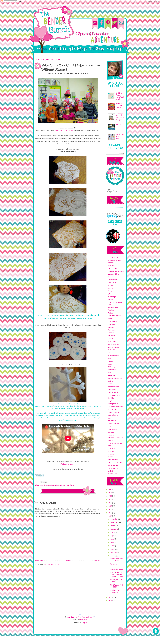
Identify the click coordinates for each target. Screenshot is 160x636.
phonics (110, 441)
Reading (111, 310)
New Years (111, 330)
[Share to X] (44, 482)
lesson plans (112, 341)
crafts (41, 485)
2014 (110, 516)
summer (111, 285)
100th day (111, 367)
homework (111, 435)
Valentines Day (113, 307)
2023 (110, 489)
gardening (111, 375)
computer (111, 432)
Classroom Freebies (114, 316)
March (113, 549)
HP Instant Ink (113, 468)
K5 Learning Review (116, 569)
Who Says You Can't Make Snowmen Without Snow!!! (116, 574)
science (52, 485)
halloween (111, 336)
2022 (110, 493)
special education (114, 258)
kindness (111, 454)
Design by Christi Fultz (73, 617)
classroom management (116, 271)
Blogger (84, 623)
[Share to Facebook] (46, 482)
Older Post (97, 560)
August (113, 532)
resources (111, 350)
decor (110, 418)
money (110, 457)
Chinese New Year (114, 424)
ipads (110, 364)
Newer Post (39, 560)
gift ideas (111, 294)
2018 (110, 503)
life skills (111, 398)
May (112, 542)
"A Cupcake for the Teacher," (64, 131)
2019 (110, 499)
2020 (110, 496)
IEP (109, 353)
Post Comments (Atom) (51, 564)
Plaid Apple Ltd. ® (88, 617)
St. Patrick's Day (113, 355)
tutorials (111, 451)
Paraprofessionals (114, 412)
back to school (113, 268)
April (112, 546)
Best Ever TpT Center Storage (119, 106)
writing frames (113, 404)
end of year (112, 283)
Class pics (111, 327)
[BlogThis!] (42, 482)
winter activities (60, 485)
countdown (112, 390)
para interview (113, 460)
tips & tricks (112, 421)
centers (110, 300)
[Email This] (40, 482)
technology (112, 297)
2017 (110, 506)
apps (109, 358)
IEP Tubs (118, 124)
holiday (110, 338)
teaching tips (112, 321)
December (114, 519)
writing (110, 381)
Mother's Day (112, 409)
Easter (110, 384)
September (114, 529)
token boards (112, 448)
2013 (110, 597)
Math (110, 291)
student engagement (115, 378)
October (113, 526)
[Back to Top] (156, 631)
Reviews (111, 333)
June (112, 539)
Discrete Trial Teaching (115, 407)
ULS (109, 426)
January (110, 373)
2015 (110, 513)
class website (112, 429)
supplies (110, 401)
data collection (113, 415)
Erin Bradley (83, 620)
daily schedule (113, 392)
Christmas (111, 324)
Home (68, 560)
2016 (110, 509)
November (114, 522)
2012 (110, 601)
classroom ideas (113, 274)
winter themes (69, 485)
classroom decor (113, 387)
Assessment (112, 370)
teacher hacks (112, 474)
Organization (112, 280)
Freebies (111, 265)
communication (113, 347)
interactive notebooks (115, 438)
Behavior (111, 277)
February (114, 552)
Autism (110, 313)
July (112, 536)
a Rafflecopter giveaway (68, 464)
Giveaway (46, 485)
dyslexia (111, 471)
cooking (110, 361)
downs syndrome (114, 395)
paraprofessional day (115, 462)
